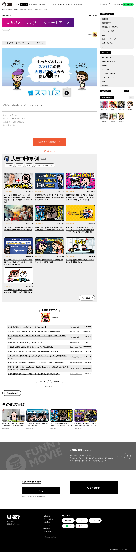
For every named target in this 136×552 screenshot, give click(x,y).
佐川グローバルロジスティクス (44, 165)
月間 (126, 91)
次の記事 (56, 381)
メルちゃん (19, 165)
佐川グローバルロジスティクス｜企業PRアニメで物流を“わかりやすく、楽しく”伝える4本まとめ (18, 262)
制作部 (90, 34)
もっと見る (86, 298)
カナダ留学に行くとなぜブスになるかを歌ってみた (25, 343)
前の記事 (42, 381)
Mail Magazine (41, 491)
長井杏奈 (113, 121)
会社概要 (46, 516)
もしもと (29, 165)
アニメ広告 (9, 165)
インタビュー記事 (108, 31)
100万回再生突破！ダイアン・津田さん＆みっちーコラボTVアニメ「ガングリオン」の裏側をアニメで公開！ (80, 197)
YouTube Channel (76, 351)
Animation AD (7, 15)
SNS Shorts (106, 69)
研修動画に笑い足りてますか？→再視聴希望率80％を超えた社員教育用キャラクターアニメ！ (49, 197)
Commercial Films (76, 347)
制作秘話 (105, 85)
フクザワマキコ (104, 110)
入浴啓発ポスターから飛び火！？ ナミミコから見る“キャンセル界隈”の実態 (34, 331)
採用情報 (105, 19)
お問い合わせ (48, 531)
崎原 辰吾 (121, 109)
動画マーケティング (109, 39)
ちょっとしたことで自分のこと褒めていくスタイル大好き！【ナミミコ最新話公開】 (36, 362)
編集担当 (130, 109)
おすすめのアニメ (108, 43)
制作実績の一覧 (49, 386)
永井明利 (104, 121)
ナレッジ (105, 47)
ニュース (105, 35)
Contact (94, 488)
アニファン (6, 29)
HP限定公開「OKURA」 (110, 27)
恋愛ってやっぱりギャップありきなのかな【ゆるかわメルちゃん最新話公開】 (34, 351)
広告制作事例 (8, 191)
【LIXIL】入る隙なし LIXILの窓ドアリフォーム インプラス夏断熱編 (30, 347)
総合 (131, 97)
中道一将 (121, 121)
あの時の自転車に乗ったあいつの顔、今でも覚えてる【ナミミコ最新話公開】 (34, 374)
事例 (103, 81)
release (104, 65)
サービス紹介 (48, 519)
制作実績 (46, 522)
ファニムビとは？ (108, 77)
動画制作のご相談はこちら (49, 142)
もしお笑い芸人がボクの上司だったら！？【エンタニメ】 (27, 327)
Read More (119, 456)
